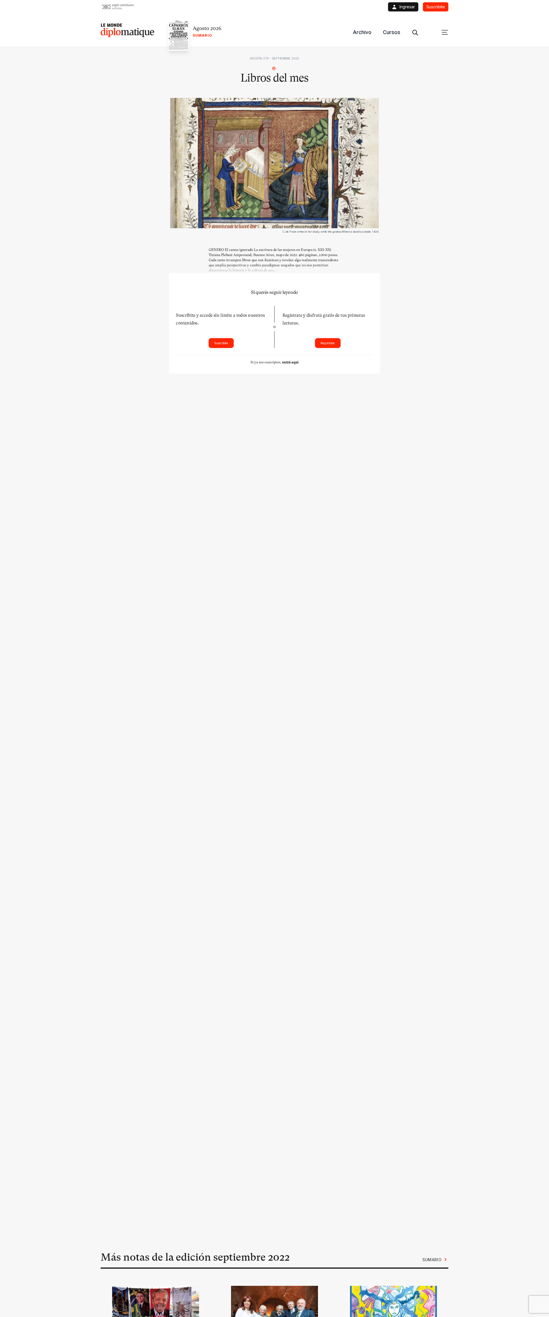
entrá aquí (290, 362)
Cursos (391, 32)
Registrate (328, 343)
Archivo (362, 32)
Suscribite (221, 343)
